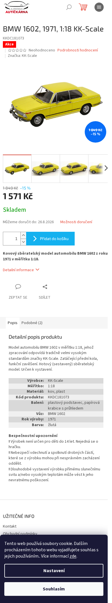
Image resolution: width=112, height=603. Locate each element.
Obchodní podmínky (20, 534)
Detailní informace (18, 270)
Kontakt (9, 526)
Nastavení (54, 571)
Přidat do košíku (54, 238)
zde (72, 556)
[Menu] (99, 7)
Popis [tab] (13, 323)
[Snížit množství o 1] (23, 242)
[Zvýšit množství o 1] (23, 235)
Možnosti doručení (76, 222)
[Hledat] (69, 7)
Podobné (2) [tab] (32, 323)
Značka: (22, 56)
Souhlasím (54, 589)
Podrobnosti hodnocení (77, 50)
